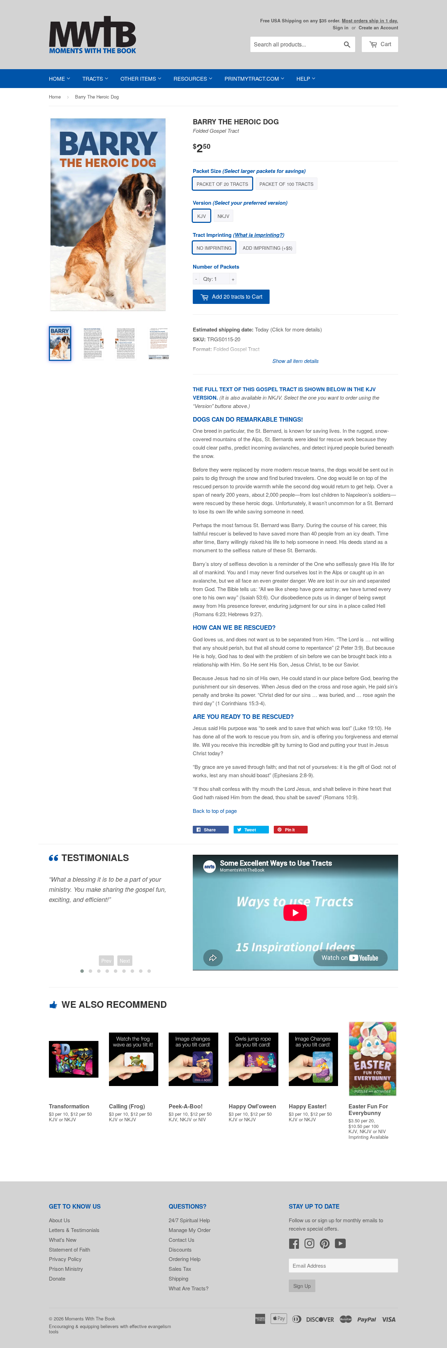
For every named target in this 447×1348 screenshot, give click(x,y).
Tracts (93, 78)
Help (304, 78)
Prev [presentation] (106, 960)
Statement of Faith (69, 1249)
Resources (191, 78)
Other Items (138, 78)
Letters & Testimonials (74, 1229)
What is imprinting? (259, 235)
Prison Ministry (66, 1268)
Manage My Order (190, 1229)
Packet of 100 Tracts (286, 184)
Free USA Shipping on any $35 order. (329, 20)
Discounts (180, 1249)
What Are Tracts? (188, 1288)
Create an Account (378, 27)
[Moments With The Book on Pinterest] (325, 1245)
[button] (82, 971)
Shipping (178, 1278)
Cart (385, 44)
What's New (62, 1239)
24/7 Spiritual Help (189, 1220)
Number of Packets (216, 266)
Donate (57, 1278)
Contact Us (182, 1239)
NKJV (223, 216)
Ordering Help (184, 1258)
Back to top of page (215, 810)
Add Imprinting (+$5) (267, 248)
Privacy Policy (65, 1258)
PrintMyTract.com (252, 78)
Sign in (341, 27)
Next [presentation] (125, 960)
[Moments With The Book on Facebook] (294, 1245)
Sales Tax (180, 1268)
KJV (201, 216)
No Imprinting (214, 248)
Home (57, 78)
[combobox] (302, 44)
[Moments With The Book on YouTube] (340, 1245)
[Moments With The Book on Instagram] (309, 1245)
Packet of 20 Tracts (222, 184)
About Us (59, 1220)
